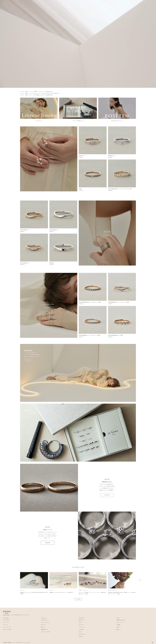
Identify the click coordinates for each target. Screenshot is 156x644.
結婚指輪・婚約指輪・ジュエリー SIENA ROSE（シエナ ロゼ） (16, 642)
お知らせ (80, 631)
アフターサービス (81, 627)
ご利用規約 (118, 624)
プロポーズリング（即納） (7, 629)
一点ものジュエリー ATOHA (45, 631)
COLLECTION (47, 542)
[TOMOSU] (93, 173)
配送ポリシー (119, 629)
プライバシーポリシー (120, 622)
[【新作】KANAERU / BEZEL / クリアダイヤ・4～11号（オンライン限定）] (122, 173)
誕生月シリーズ (43, 627)
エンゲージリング (6, 622)
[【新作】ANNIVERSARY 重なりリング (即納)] (122, 320)
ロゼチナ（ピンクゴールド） (45, 622)
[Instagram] (152, 642)
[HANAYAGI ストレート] (93, 140)
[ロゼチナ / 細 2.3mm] (122, 173)
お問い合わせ (81, 636)
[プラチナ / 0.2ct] (93, 173)
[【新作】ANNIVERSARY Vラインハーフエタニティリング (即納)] (122, 287)
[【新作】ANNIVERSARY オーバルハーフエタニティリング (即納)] (93, 320)
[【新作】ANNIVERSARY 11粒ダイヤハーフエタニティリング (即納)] (93, 287)
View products (107, 235)
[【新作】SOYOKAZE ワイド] (34, 214)
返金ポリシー (119, 627)
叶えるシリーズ (43, 624)
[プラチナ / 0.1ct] (93, 140)
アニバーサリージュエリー (7, 627)
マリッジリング (5, 624)
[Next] (140, 580)
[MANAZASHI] (63, 247)
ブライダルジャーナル (82, 634)
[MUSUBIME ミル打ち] (122, 140)
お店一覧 (80, 622)
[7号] (93, 287)
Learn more (28, 417)
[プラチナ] (34, 214)
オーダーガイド (81, 624)
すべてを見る (78, 599)
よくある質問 (81, 629)
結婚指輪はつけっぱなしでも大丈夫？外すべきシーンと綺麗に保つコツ (61, 592)
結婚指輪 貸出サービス (44, 629)
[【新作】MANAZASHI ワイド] (34, 247)
